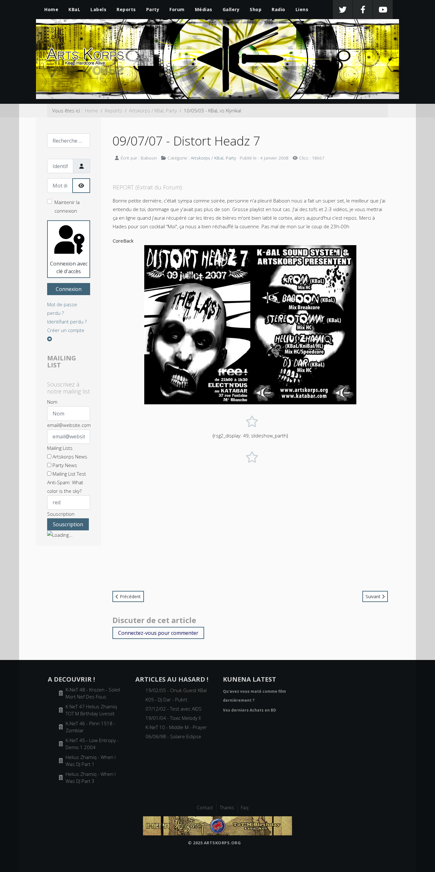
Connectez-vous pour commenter (158, 632)
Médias (203, 9)
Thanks (227, 808)
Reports (126, 9)
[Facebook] (362, 9)
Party (153, 9)
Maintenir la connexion (67, 206)
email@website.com (69, 425)
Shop (255, 9)
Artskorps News (69, 456)
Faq (244, 808)
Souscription (61, 514)
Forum (177, 9)
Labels (98, 9)
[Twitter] (342, 9)
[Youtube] (382, 9)
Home (51, 9)
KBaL (74, 9)
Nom (52, 402)
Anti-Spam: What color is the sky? (65, 486)
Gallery (231, 9)
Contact (205, 808)
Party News (64, 465)
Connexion (69, 289)
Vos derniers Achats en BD (249, 710)
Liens (302, 9)
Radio (278, 9)
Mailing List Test (68, 474)
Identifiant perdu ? (67, 321)
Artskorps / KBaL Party (213, 158)
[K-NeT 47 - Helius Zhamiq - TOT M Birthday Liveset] (217, 825)
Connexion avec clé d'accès (69, 267)
